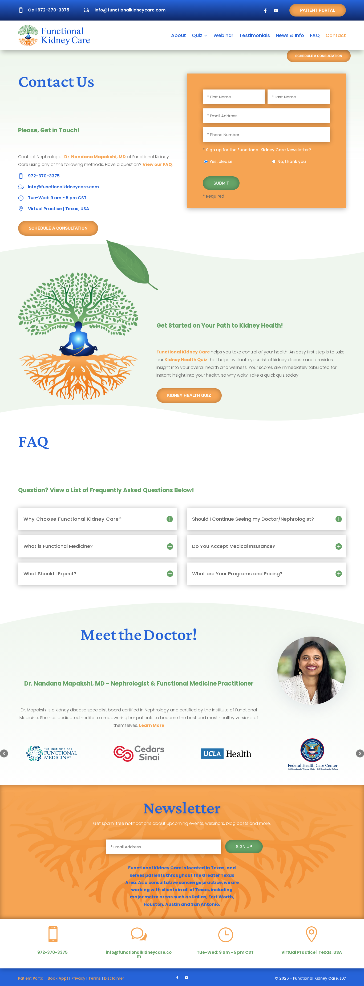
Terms (94, 978)
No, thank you (291, 161)
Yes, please (220, 161)
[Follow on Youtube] (276, 10)
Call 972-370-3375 (48, 10)
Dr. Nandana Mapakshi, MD (95, 157)
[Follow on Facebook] (265, 10)
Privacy (78, 978)
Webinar (223, 35)
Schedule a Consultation (318, 56)
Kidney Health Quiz (185, 360)
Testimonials (254, 35)
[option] (51, 753)
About (178, 35)
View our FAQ (157, 164)
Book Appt (58, 978)
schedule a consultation (58, 228)
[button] (4, 753)
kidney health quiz (189, 395)
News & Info (290, 35)
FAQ (315, 35)
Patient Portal (317, 10)
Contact (336, 35)
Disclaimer (114, 978)
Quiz (197, 35)
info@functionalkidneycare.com (130, 10)
